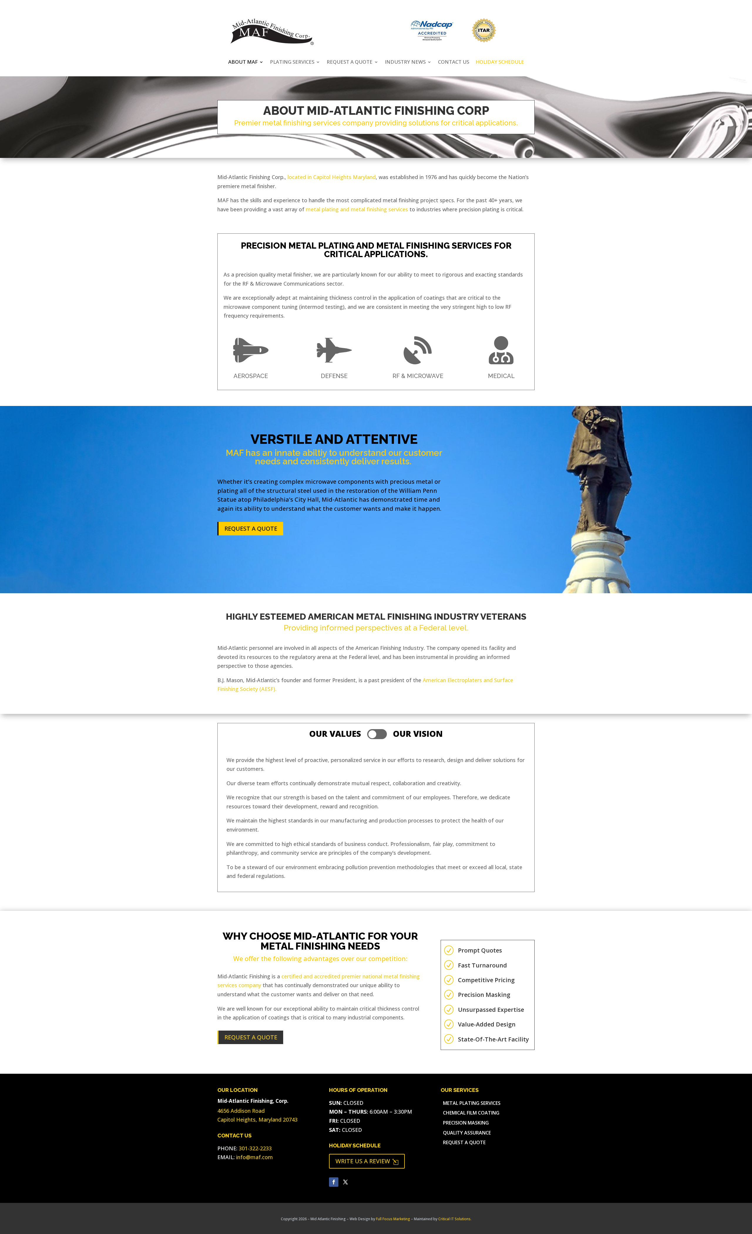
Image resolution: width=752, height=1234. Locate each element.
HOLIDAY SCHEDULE (355, 1145)
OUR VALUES (335, 733)
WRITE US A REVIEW (366, 1161)
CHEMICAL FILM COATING (471, 1113)
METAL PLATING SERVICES (472, 1103)
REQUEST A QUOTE (349, 62)
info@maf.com (254, 1157)
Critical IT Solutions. (454, 1218)
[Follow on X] (345, 1182)
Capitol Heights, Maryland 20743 (257, 1119)
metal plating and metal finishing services (357, 209)
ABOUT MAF (243, 62)
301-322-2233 (255, 1148)
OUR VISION (418, 733)
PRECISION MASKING (466, 1123)
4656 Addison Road (241, 1110)
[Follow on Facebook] (333, 1182)
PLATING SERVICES (292, 62)
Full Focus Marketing (393, 1218)
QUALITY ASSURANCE (467, 1133)
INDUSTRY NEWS (405, 62)
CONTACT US (453, 62)
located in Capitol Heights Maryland (332, 177)
